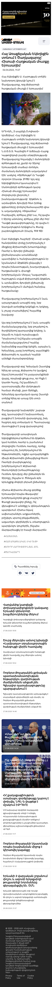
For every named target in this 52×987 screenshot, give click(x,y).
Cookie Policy (30, 977)
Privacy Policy (9, 977)
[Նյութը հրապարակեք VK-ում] (26, 573)
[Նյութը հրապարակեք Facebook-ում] (20, 573)
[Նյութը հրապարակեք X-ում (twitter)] (32, 573)
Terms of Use (21, 977)
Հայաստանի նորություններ (14, 49)
